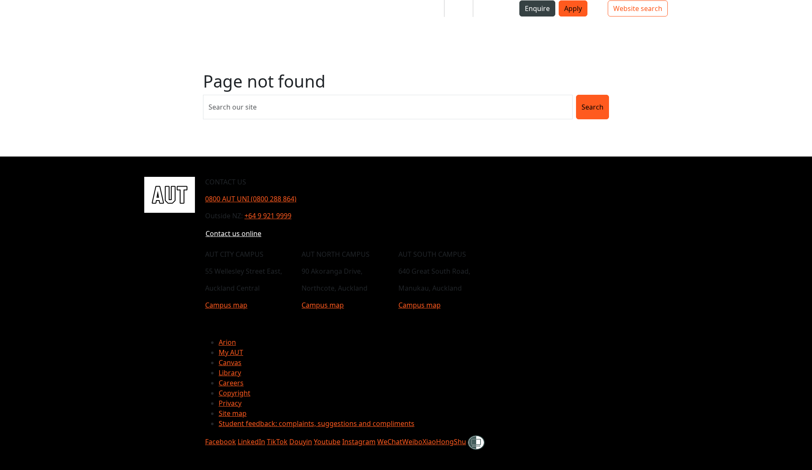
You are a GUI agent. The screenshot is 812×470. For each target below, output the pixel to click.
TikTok (277, 441)
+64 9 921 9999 (267, 215)
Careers (231, 383)
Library (230, 372)
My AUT (231, 352)
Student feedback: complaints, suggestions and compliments (316, 423)
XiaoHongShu (444, 441)
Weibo (412, 441)
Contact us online (233, 233)
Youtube (327, 441)
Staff (458, 8)
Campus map (226, 305)
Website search (637, 8)
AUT (152, 28)
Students (423, 8)
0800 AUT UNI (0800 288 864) (250, 198)
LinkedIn (251, 441)
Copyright (234, 393)
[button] (179, 28)
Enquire (537, 8)
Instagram (359, 441)
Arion (227, 342)
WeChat (389, 441)
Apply (573, 8)
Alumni (491, 8)
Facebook (220, 441)
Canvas (230, 362)
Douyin (300, 441)
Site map (233, 413)
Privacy (230, 403)
